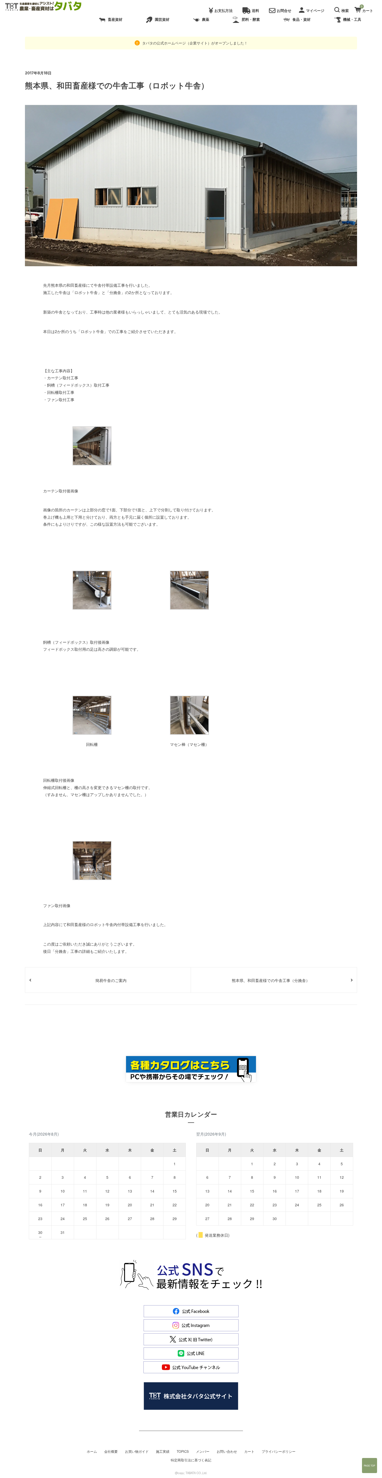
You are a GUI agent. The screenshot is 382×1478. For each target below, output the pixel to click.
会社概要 (111, 1451)
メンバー (202, 1451)
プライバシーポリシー (278, 1451)
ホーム (92, 1451)
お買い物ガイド (137, 1451)
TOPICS (183, 1451)
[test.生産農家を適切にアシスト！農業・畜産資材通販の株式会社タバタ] (47, 6)
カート (249, 1451)
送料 (255, 10)
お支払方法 (223, 10)
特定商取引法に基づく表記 (191, 1460)
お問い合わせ (227, 1451)
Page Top (369, 1465)
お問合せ (284, 10)
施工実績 (162, 1451)
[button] (342, 9)
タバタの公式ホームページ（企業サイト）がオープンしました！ (194, 42)
